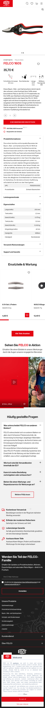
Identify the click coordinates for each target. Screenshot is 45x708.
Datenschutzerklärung (11, 584)
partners (16, 663)
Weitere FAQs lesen (22, 495)
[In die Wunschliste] (38, 63)
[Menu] (41, 3)
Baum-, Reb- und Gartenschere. (12, 613)
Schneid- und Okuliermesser (11, 617)
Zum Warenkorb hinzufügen (22, 122)
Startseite (8, 60)
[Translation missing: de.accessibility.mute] (24, 404)
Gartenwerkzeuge (7, 605)
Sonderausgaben (7, 621)
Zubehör (4, 629)
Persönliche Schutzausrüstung (11, 609)
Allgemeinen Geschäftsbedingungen (25, 582)
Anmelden (23, 591)
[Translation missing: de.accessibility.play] (14, 382)
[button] (27, 3)
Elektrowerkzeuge (8, 625)
